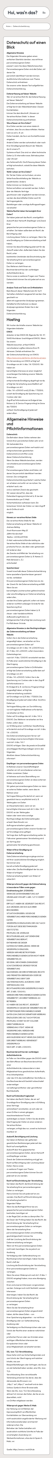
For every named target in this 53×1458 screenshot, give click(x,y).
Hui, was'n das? (23, 12)
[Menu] (44, 12)
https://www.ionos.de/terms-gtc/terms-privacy (26, 358)
